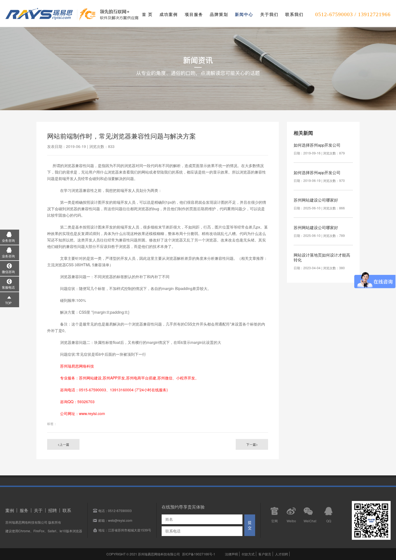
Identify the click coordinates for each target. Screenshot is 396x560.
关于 (38, 510)
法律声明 (231, 554)
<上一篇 (63, 444)
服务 (24, 510)
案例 (9, 510)
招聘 (52, 510)
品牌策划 (219, 14)
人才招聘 (281, 554)
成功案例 (168, 14)
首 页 (147, 14)
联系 (66, 510)
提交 (250, 525)
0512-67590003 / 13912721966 (353, 14)
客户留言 (264, 554)
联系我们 (294, 14)
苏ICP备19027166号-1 (198, 554)
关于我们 (269, 14)
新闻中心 (244, 14)
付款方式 (248, 554)
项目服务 (194, 14)
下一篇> (252, 444)
